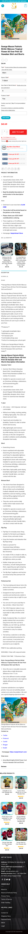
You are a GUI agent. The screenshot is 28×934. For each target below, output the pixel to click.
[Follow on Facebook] (2, 880)
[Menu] (2, 5)
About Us (4, 889)
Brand (3, 280)
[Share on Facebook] (5, 168)
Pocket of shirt (5, 96)
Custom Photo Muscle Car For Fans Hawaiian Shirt (21, 792)
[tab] (14, 273)
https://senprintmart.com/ (18, 752)
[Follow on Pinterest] (9, 880)
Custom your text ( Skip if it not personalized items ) (13, 104)
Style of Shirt (5, 77)
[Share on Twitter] (9, 168)
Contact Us (4, 913)
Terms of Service (6, 899)
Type (2, 67)
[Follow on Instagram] (4, 880)
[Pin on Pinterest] (15, 168)
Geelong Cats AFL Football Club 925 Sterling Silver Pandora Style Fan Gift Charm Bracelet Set (7, 261)
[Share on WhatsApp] (2, 168)
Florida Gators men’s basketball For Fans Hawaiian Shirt (7, 818)
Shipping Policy (6, 916)
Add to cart (18, 132)
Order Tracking (5, 903)
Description (5, 272)
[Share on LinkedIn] (18, 168)
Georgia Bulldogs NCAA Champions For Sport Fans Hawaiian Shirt (21, 819)
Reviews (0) (4, 276)
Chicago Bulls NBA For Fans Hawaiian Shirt (7, 844)
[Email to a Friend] (12, 168)
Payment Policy (6, 919)
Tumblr (5, 742)
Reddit (5, 748)
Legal (3, 926)
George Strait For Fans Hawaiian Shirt (21, 843)
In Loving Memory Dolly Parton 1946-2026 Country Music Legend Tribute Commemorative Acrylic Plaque (21, 261)
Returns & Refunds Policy (9, 893)
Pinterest (6, 738)
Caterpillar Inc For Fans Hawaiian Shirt (7, 791)
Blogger (5, 745)
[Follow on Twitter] (7, 880)
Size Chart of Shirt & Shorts (8, 85)
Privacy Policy (5, 896)
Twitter (5, 735)
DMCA (3, 923)
